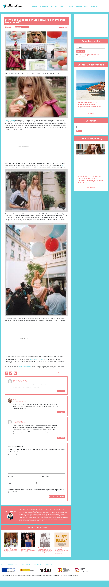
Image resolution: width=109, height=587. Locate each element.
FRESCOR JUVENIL (10, 120)
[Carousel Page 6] (94, 187)
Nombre (11, 476)
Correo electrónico (43, 476)
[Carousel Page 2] (90, 113)
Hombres (70, 6)
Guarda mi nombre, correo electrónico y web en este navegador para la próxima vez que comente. (36, 491)
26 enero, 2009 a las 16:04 (19, 422)
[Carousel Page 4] (93, 113)
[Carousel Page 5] (93, 187)
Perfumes (54, 6)
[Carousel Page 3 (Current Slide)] (91, 113)
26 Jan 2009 (9, 27)
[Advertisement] (91, 25)
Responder (60, 391)
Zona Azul (94, 6)
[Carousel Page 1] (88, 113)
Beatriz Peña (63, 27)
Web (9, 483)
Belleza (34, 6)
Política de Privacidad (9, 564)
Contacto (48, 564)
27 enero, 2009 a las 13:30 (19, 401)
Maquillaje (44, 6)
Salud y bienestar (82, 6)
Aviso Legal (38, 564)
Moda (62, 6)
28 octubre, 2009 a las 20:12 (20, 382)
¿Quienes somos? (25, 564)
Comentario (12, 455)
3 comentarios (63, 373)
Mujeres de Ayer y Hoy (21, 27)
